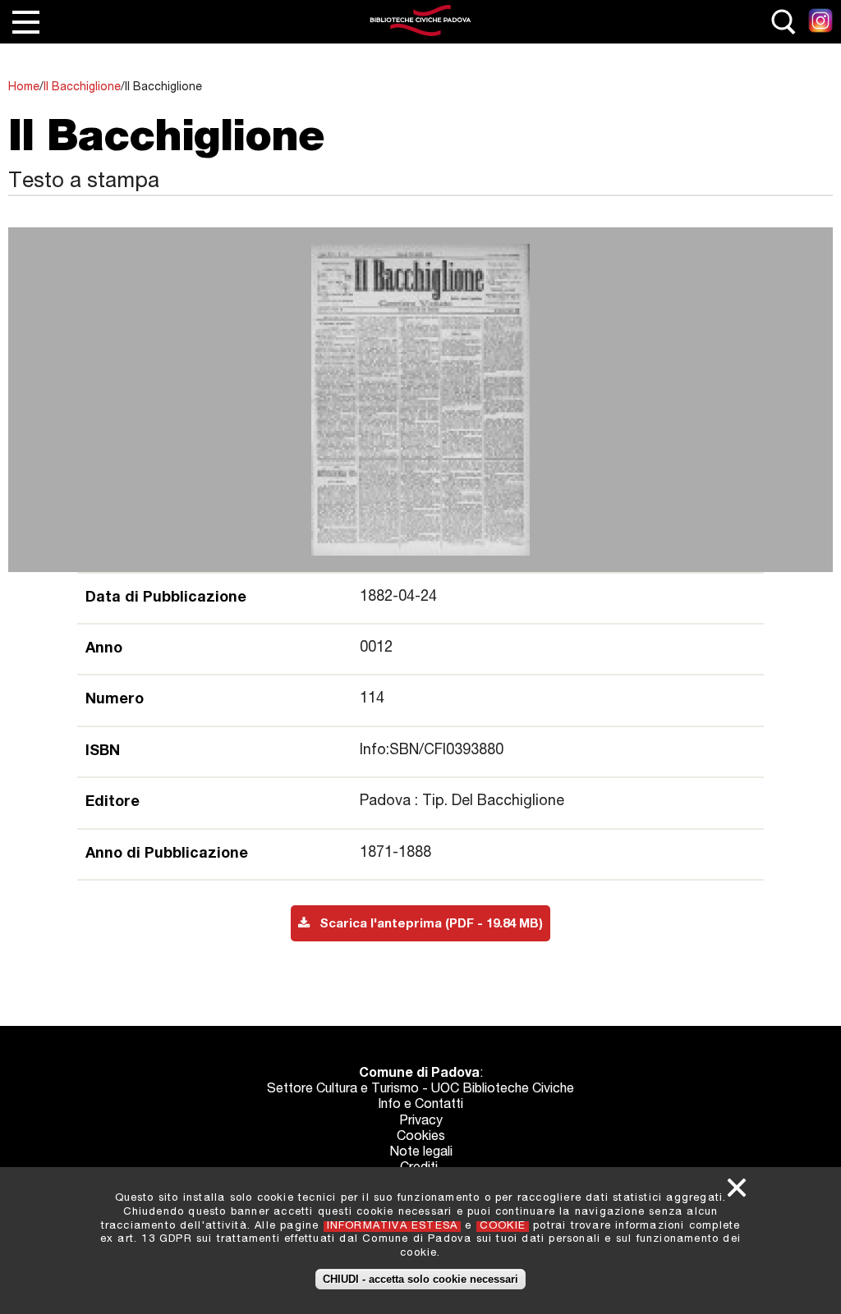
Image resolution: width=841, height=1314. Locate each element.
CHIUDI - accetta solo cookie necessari (420, 1279)
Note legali (421, 1153)
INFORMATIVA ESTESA (392, 1226)
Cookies (421, 1137)
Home (23, 88)
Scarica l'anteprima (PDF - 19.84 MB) (426, 924)
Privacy (421, 1122)
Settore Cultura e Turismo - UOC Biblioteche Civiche (420, 1090)
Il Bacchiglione (82, 88)
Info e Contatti (420, 1105)
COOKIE (503, 1226)
